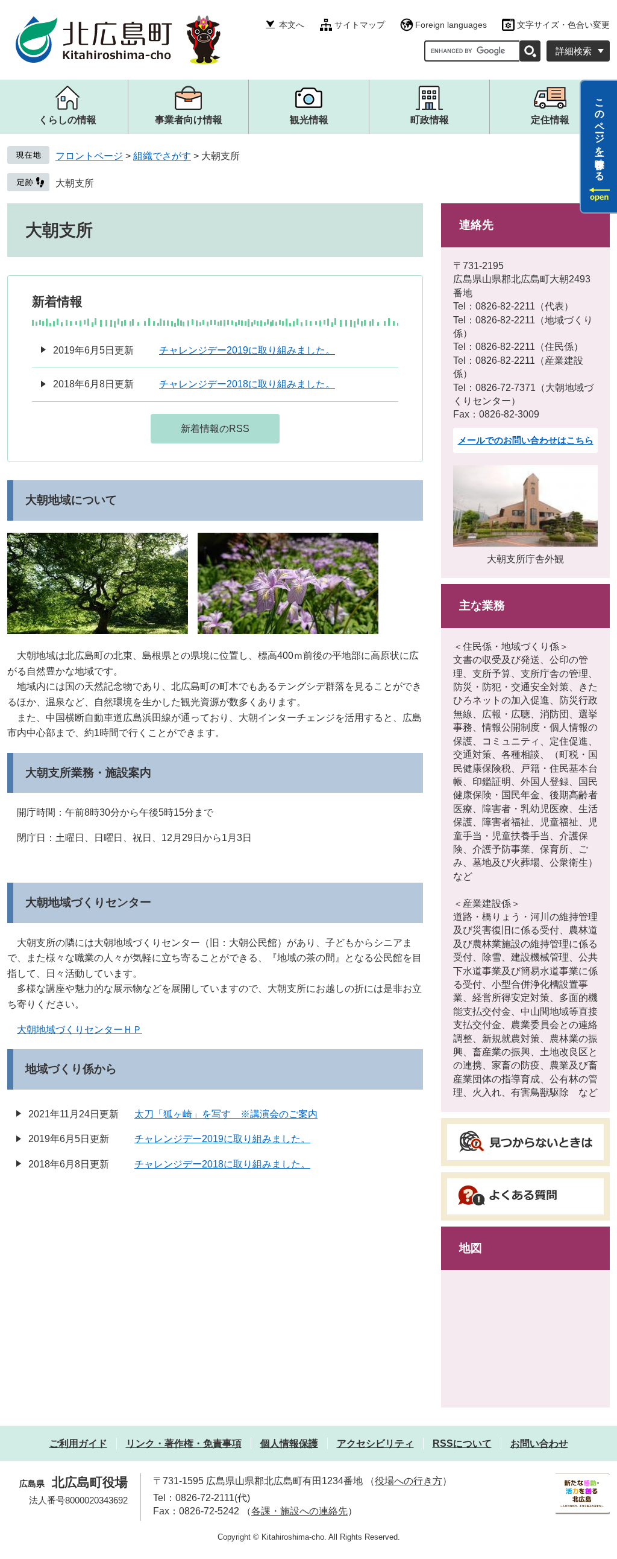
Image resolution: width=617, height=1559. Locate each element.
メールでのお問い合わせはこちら (526, 440)
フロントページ (89, 156)
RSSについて (462, 1443)
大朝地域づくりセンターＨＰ (79, 1029)
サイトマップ (359, 25)
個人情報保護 (289, 1443)
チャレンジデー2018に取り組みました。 (247, 384)
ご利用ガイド (78, 1443)
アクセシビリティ (375, 1443)
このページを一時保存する (600, 134)
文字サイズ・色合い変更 (563, 25)
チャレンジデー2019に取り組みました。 (247, 350)
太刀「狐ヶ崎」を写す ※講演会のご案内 (226, 1114)
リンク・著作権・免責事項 (184, 1443)
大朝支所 (74, 183)
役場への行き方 (408, 1481)
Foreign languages (451, 25)
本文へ (291, 25)
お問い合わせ (539, 1443)
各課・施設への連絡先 (299, 1511)
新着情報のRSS (215, 429)
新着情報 (57, 301)
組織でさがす (162, 156)
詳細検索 (574, 51)
